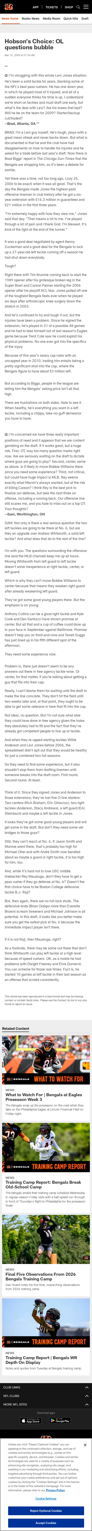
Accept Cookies (46, 1523)
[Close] (85, 1445)
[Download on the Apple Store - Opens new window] (31, 1421)
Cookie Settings (46, 1498)
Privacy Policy (55, 1490)
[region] (46, 1484)
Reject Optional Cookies (46, 1510)
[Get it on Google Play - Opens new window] (60, 1422)
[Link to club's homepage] (8, 5)
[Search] (78, 7)
